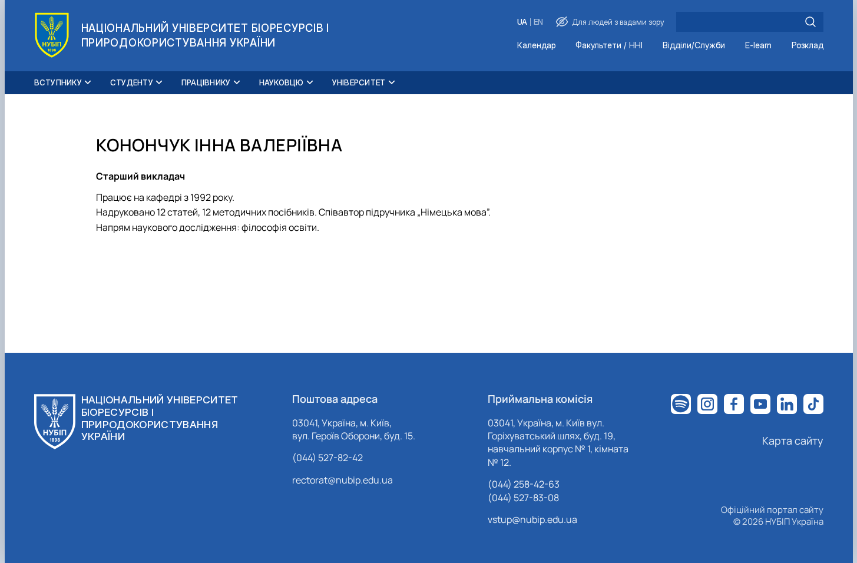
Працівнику (206, 82)
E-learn (758, 45)
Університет (359, 82)
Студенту (131, 82)
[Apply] (810, 22)
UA (522, 22)
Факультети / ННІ (609, 45)
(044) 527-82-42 (327, 457)
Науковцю (281, 82)
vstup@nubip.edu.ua (532, 519)
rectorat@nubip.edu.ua (342, 479)
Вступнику (58, 82)
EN (538, 22)
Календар (536, 45)
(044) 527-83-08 (523, 497)
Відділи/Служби (694, 45)
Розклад (807, 45)
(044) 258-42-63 (524, 484)
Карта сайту (792, 440)
